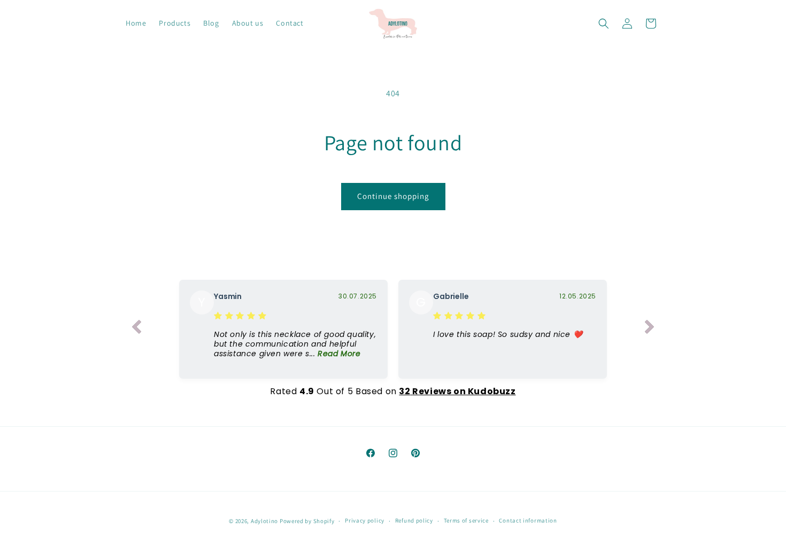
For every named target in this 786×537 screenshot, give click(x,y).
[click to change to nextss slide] (649, 329)
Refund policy (414, 520)
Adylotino (264, 521)
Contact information (528, 520)
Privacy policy (364, 520)
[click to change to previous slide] (136, 329)
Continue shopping (393, 196)
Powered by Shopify (307, 521)
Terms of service (466, 520)
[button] (603, 23)
